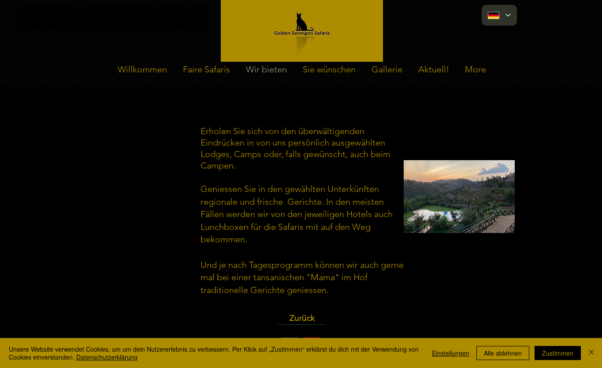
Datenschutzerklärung (106, 357)
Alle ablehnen (503, 353)
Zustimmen (557, 353)
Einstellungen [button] (450, 353)
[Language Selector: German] (499, 15)
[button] (459, 196)
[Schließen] (591, 353)
